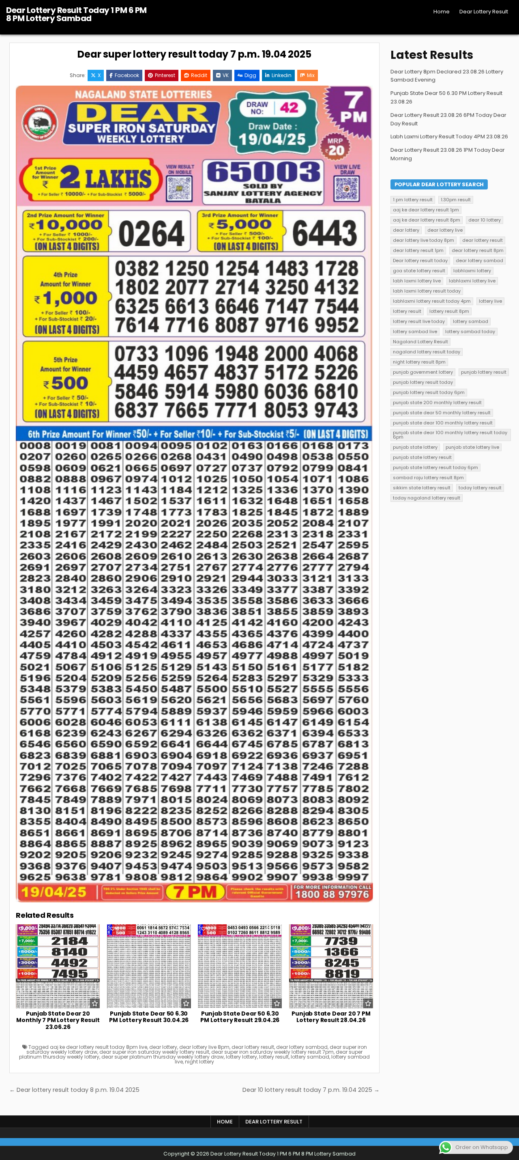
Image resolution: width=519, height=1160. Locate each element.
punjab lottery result (483, 372)
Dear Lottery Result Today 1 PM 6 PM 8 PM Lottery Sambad (76, 14)
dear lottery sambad (302, 1047)
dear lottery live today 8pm (423, 240)
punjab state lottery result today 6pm (435, 467)
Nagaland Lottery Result (420, 341)
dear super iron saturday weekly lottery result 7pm (272, 1051)
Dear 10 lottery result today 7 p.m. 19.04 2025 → (311, 1090)
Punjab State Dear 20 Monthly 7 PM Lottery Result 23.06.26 (58, 1020)
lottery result (274, 1056)
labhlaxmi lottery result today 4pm (432, 301)
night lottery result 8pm (419, 362)
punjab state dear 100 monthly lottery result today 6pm (450, 434)
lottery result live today (419, 321)
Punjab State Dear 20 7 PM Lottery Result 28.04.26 (331, 1016)
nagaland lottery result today (426, 352)
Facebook (127, 75)
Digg (250, 75)
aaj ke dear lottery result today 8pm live (98, 1047)
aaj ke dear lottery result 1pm (426, 210)
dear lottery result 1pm (418, 250)
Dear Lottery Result (483, 11)
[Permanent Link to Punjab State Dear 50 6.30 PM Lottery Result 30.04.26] (149, 966)
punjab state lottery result (422, 457)
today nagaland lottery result (426, 498)
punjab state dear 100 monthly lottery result (443, 423)
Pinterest (165, 75)
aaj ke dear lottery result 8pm (426, 220)
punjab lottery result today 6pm (429, 392)
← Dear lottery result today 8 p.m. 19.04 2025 (74, 1090)
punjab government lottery (423, 372)
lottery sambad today (470, 331)
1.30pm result (456, 199)
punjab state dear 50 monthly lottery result (442, 412)
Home (441, 11)
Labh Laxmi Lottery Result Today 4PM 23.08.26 (449, 136)
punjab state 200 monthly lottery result (437, 402)
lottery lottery (241, 1056)
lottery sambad (310, 1056)
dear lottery (163, 1047)
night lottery (199, 1061)
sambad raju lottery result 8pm (428, 477)
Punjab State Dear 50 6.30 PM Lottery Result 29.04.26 (239, 1016)
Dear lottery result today (420, 260)
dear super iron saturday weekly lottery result (154, 1051)
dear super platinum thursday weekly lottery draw (162, 1056)
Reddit (199, 75)
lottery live (490, 301)
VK (226, 75)
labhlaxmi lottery (472, 270)
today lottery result (480, 487)
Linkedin (282, 75)
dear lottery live (445, 230)
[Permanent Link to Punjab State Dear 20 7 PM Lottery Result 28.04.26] (331, 966)
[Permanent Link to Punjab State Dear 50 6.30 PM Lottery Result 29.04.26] (240, 966)
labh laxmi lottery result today (427, 291)
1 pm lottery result (413, 199)
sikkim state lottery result (421, 487)
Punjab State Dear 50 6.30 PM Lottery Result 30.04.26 (149, 1016)
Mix (311, 75)
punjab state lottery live (472, 447)
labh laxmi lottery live (417, 281)
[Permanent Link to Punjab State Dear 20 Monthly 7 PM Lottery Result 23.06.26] (58, 966)
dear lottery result (253, 1047)
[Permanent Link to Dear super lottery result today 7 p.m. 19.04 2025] (194, 494)
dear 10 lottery (484, 220)
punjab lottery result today (423, 382)
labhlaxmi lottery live (472, 281)
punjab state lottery (415, 447)
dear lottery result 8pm (478, 250)
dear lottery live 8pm (204, 1047)
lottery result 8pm (449, 311)
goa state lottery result (419, 270)
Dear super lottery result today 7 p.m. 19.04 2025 (194, 54)
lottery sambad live (415, 331)
